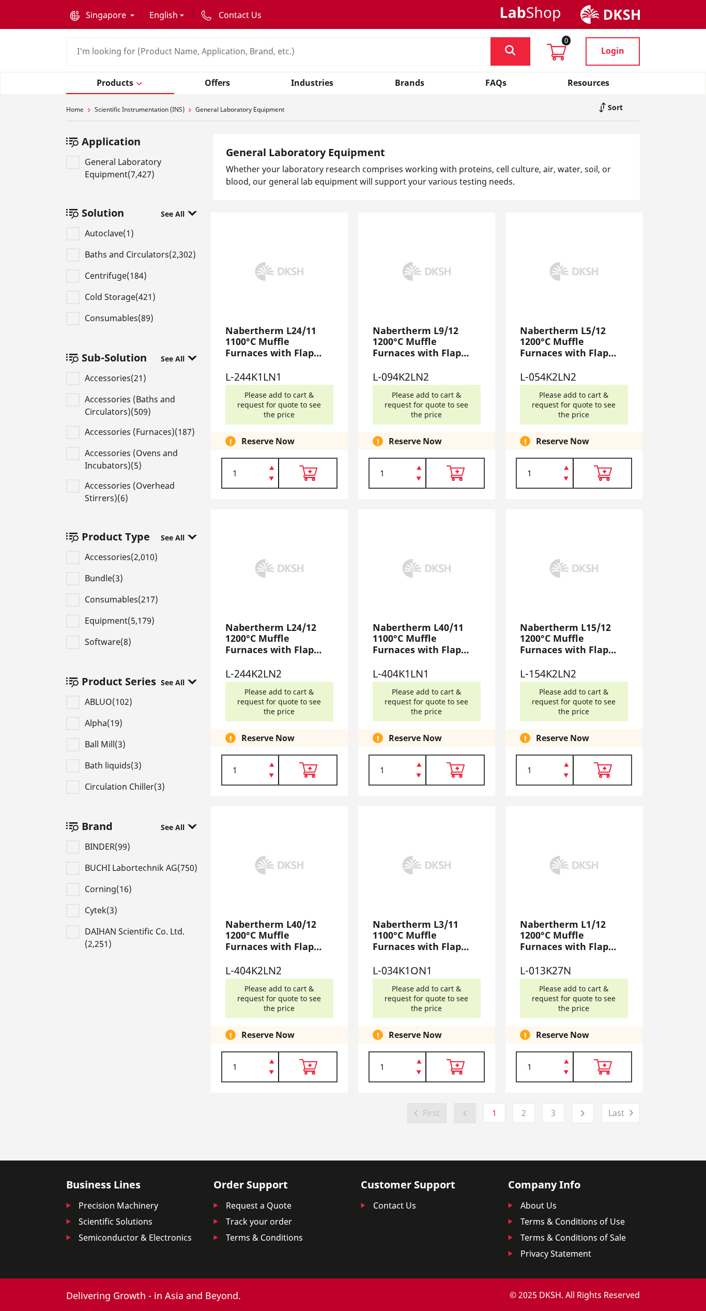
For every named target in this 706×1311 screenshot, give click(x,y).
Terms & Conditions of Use (572, 1221)
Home (75, 109)
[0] (556, 55)
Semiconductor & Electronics (135, 1237)
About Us (538, 1205)
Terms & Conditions (264, 1237)
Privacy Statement (555, 1253)
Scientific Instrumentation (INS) (140, 109)
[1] (271, 479)
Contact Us (394, 1205)
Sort (614, 107)
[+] (271, 467)
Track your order (259, 1221)
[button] (102, 15)
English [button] (163, 15)
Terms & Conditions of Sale (573, 1237)
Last (616, 1113)
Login (612, 50)
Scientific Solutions (115, 1221)
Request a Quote (258, 1205)
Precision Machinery (118, 1205)
